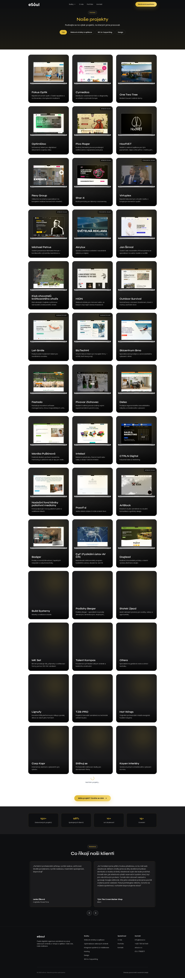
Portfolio (90, 4)
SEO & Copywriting (105, 32)
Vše (63, 32)
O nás (81, 4)
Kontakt (99, 4)
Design (120, 32)
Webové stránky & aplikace (81, 32)
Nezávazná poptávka (146, 4)
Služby (71, 4)
